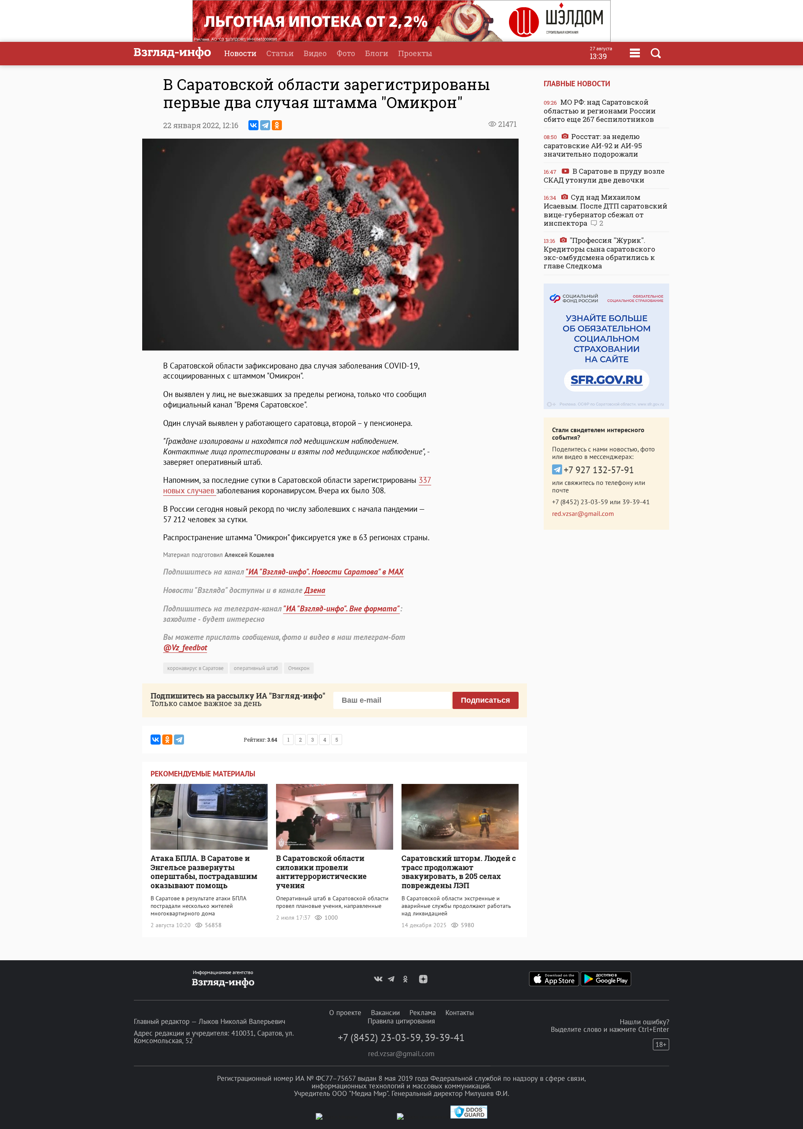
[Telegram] (265, 125)
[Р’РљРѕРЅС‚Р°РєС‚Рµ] (253, 125)
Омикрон (298, 668)
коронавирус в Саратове (195, 668)
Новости (240, 53)
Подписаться (485, 700)
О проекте (345, 1012)
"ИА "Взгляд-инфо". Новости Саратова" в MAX (325, 572)
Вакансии (385, 1012)
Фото (346, 53)
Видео (315, 53)
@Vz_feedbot (185, 647)
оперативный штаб (256, 668)
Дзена (314, 590)
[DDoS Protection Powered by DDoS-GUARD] (468, 1117)
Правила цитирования (401, 1021)
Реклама (422, 1012)
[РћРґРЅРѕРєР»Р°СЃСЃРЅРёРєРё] (277, 125)
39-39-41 (636, 501)
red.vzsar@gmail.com (583, 513)
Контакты (459, 1012)
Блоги (376, 53)
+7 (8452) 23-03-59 (580, 501)
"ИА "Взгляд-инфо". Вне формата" (341, 608)
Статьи (280, 53)
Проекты (415, 53)
